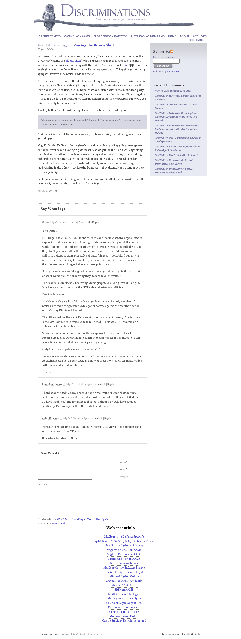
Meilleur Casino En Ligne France (124, 568)
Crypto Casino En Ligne (124, 612)
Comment (42, 484)
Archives (200, 36)
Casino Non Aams (77, 36)
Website (124, 477)
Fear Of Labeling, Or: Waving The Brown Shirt (76, 45)
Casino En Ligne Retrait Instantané (124, 621)
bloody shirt (73, 61)
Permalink (85, 222)
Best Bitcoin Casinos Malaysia (124, 546)
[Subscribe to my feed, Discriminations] (171, 52)
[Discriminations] (105, 10)
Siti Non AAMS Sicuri (124, 585)
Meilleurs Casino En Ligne (124, 599)
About (184, 36)
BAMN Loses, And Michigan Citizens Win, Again (82, 519)
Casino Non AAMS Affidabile (124, 581)
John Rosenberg (52, 418)
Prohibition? (58, 524)
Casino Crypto (50, 36)
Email (123, 469)
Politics (53, 191)
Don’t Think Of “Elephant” (183, 155)
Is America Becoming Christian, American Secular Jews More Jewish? (176, 117)
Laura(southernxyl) (53, 384)
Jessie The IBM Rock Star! (177, 91)
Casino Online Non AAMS (124, 559)
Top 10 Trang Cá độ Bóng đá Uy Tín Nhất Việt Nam (124, 541)
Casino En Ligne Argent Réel (124, 603)
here (125, 65)
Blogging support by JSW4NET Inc (181, 634)
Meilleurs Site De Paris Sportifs (124, 537)
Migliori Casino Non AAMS (124, 550)
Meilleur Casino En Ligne (124, 594)
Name (123, 462)
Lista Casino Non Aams (148, 36)
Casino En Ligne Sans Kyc (124, 607)
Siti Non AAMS (124, 590)
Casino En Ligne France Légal (124, 572)
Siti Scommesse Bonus (124, 563)
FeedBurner (173, 71)
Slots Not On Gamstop (110, 36)
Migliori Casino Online (124, 577)
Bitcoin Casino (196, 40)
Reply (95, 222)
